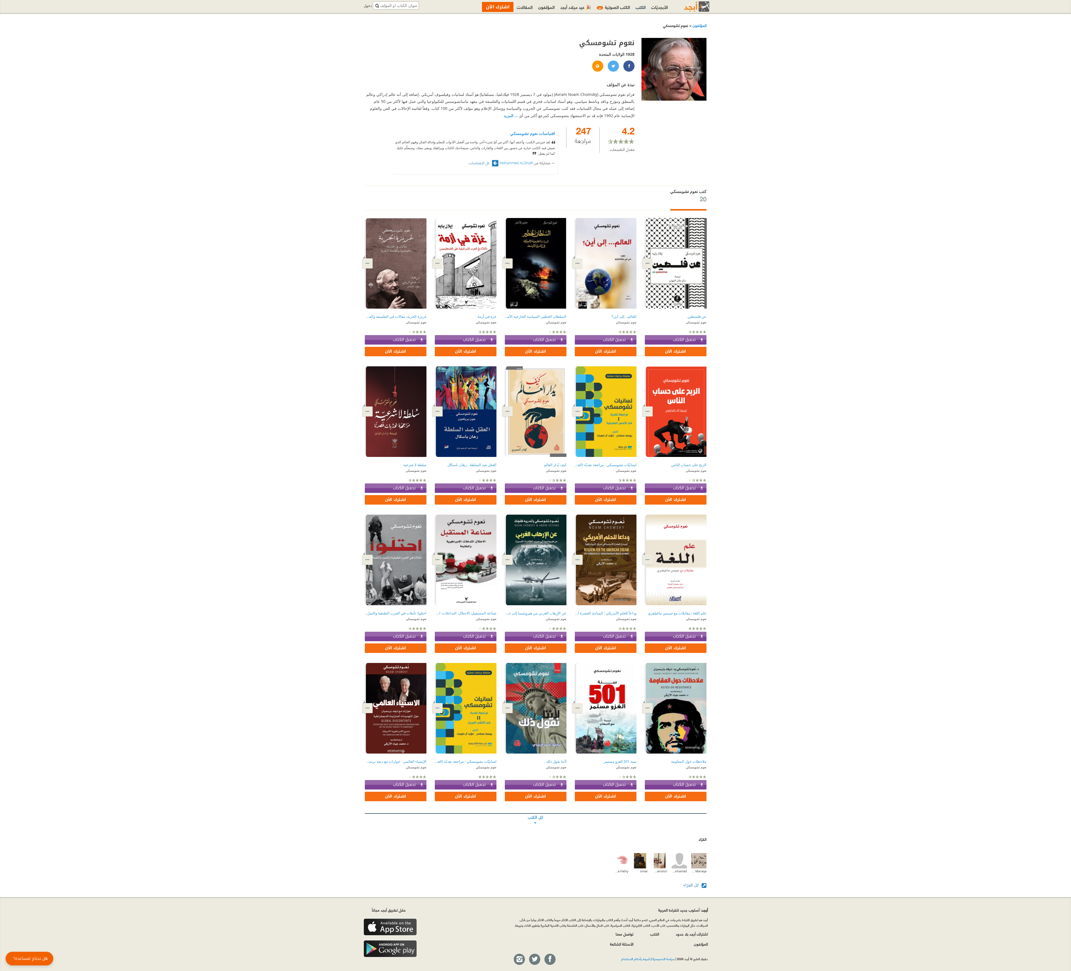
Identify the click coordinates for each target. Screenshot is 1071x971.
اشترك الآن (675, 351)
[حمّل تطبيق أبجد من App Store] (390, 927)
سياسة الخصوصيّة (663, 959)
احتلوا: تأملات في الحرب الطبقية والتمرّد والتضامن (395, 613)
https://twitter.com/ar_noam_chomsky (613, 66)
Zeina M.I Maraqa (698, 871)
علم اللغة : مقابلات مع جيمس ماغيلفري (677, 613)
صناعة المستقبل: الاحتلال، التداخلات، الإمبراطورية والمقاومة (465, 613)
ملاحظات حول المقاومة (688, 761)
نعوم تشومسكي (696, 322)
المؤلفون (698, 25)
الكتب (641, 7)
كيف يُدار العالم (555, 465)
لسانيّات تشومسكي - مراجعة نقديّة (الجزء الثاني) (465, 761)
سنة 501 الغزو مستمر (620, 761)
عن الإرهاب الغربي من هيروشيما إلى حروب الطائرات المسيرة (535, 613)
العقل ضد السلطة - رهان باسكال (471, 465)
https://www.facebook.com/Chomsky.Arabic (629, 66)
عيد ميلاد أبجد (575, 7)
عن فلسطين (697, 316)
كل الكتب (535, 813)
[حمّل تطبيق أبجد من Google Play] (390, 949)
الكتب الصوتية (614, 7)
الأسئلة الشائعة (621, 943)
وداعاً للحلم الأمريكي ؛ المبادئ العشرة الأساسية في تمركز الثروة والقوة (605, 613)
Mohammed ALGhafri (516, 162)
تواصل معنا (624, 933)
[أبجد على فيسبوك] (550, 959)
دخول (368, 5)
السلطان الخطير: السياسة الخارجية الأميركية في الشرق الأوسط (535, 316)
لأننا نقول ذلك (556, 761)
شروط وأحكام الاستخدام (635, 959)
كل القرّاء (691, 885)
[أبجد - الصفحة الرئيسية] (689, 6)
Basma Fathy (620, 871)
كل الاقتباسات (480, 162)
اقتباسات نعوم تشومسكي (532, 133)
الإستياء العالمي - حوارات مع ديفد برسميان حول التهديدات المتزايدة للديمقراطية (395, 761)
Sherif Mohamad (679, 871)
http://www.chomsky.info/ (597, 66)
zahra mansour (659, 871)
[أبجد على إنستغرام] (519, 959)
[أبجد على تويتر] (534, 959)
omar (644, 871)
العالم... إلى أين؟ (623, 316)
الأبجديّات (659, 7)
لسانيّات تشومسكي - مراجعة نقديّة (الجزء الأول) (605, 465)
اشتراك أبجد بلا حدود (692, 933)
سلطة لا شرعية (414, 465)
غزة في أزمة (486, 316)
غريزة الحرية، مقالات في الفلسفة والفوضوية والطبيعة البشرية (395, 316)
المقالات (525, 7)
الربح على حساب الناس (688, 465)
